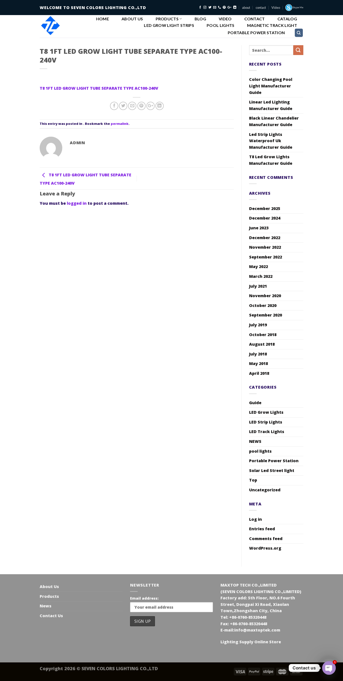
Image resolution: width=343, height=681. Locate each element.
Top (253, 480)
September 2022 (265, 257)
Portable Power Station (256, 33)
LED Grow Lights (266, 412)
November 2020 (265, 295)
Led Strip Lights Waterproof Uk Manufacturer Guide (270, 141)
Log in (255, 519)
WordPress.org (265, 548)
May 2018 (258, 363)
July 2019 (258, 325)
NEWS (255, 441)
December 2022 (264, 237)
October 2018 (262, 334)
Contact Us (51, 615)
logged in (77, 203)
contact (261, 8)
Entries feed (262, 529)
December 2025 (264, 208)
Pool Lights (221, 25)
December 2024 (264, 218)
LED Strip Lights (265, 422)
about (246, 8)
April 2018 (259, 373)
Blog (200, 19)
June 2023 (258, 228)
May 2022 (258, 266)
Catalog (287, 19)
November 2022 (265, 247)
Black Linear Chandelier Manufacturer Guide (274, 121)
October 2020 (262, 305)
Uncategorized (264, 490)
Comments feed (265, 538)
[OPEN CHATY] (329, 668)
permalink (120, 123)
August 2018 (262, 344)
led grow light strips (169, 25)
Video (275, 8)
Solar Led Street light (271, 470)
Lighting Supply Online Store (250, 642)
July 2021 (258, 286)
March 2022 (260, 276)
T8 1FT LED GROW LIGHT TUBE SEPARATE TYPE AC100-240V (99, 88)
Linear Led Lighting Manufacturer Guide (270, 105)
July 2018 (258, 354)
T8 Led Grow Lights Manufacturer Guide (270, 160)
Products (167, 18)
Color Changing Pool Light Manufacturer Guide (270, 86)
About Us (132, 19)
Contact (254, 19)
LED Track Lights (266, 431)
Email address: (144, 598)
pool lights (260, 451)
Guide (255, 402)
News (45, 606)
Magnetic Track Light (272, 25)
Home (102, 19)
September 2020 (265, 315)
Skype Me (298, 7)
